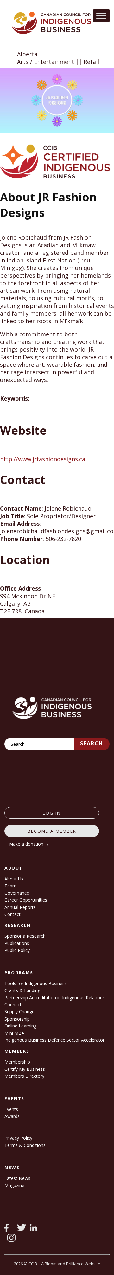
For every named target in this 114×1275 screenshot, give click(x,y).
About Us (13, 879)
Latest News (17, 1178)
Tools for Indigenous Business (35, 983)
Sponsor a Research (25, 936)
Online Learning (20, 1026)
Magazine (14, 1185)
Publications (16, 943)
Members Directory (24, 1076)
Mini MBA (14, 1033)
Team (10, 886)
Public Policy (17, 950)
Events (11, 1109)
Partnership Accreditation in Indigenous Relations (54, 998)
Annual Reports (20, 907)
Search (91, 743)
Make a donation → (29, 844)
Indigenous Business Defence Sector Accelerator (54, 1040)
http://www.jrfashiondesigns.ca (42, 459)
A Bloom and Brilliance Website (70, 1263)
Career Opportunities (25, 900)
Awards (12, 1116)
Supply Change (19, 1011)
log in (52, 813)
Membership (17, 1062)
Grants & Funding (22, 990)
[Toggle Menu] (101, 16)
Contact (12, 914)
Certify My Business (24, 1069)
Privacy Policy (18, 1138)
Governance (16, 893)
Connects (14, 1005)
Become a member (52, 831)
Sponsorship (17, 1019)
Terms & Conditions (25, 1145)
